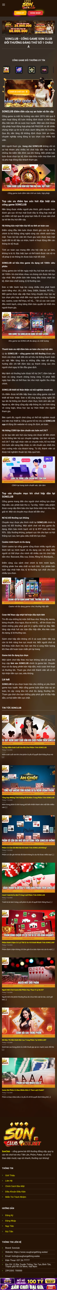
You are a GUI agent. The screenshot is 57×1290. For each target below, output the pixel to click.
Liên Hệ (8, 1181)
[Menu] (3, 4)
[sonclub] (28, 4)
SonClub (6, 1151)
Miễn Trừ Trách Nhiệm (15, 1197)
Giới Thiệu (10, 1175)
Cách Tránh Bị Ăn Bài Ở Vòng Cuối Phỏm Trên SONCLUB (23, 895)
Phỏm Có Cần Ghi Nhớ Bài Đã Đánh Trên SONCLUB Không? (24, 848)
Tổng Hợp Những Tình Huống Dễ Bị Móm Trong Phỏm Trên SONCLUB (28, 798)
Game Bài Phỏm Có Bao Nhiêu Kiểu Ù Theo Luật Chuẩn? (23, 1090)
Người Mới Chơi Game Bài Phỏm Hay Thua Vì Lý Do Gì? (23, 990)
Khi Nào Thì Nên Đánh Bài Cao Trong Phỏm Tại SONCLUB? (24, 1040)
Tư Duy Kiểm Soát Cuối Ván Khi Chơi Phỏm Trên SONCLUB (24, 747)
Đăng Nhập (10, 1221)
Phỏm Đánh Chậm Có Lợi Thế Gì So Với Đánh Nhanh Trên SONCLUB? (28, 943)
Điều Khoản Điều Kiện (15, 1191)
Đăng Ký (9, 1215)
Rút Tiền (9, 1231)
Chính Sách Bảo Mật (15, 1186)
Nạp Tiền (9, 1226)
